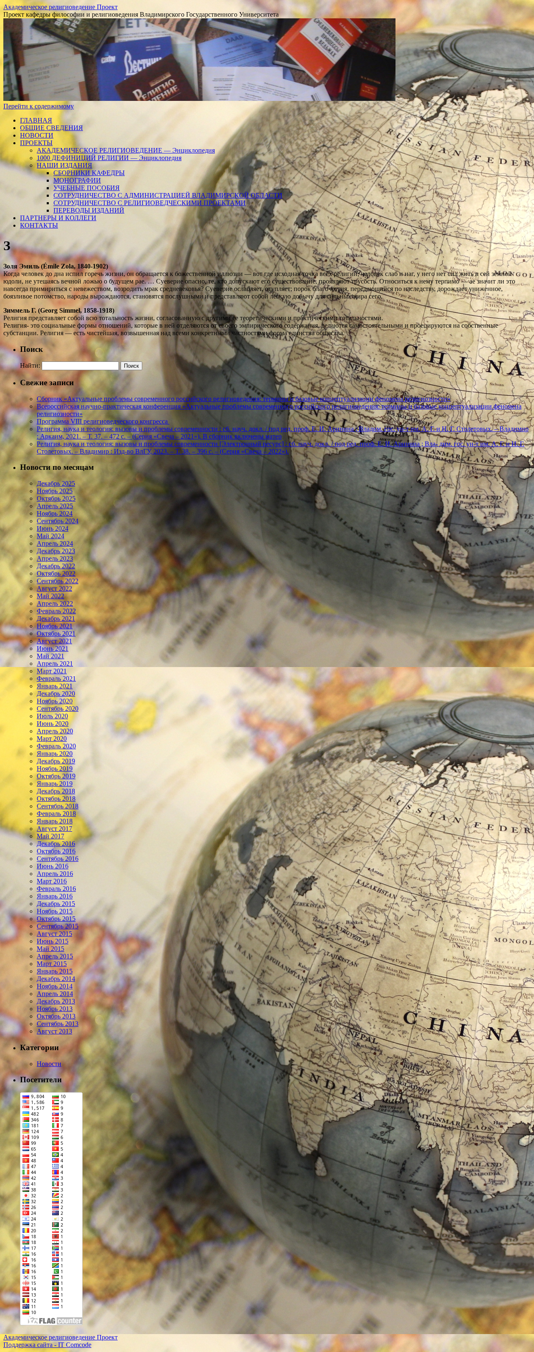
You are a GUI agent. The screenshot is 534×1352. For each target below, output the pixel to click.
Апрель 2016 (55, 873)
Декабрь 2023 (56, 550)
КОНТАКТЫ (39, 225)
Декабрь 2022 (56, 565)
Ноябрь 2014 (55, 986)
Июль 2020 (52, 716)
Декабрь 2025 (56, 483)
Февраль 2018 (56, 813)
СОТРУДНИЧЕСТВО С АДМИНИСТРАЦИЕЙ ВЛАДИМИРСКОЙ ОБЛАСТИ (167, 195)
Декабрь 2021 (56, 618)
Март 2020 (52, 738)
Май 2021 (50, 656)
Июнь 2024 (52, 528)
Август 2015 (54, 933)
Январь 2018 (55, 821)
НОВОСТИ (36, 135)
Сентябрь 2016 (57, 858)
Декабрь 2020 (56, 693)
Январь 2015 (55, 971)
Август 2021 (54, 641)
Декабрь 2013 (56, 1001)
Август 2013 (54, 1031)
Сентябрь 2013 (57, 1023)
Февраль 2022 (56, 611)
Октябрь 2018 (56, 798)
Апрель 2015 (55, 956)
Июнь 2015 (52, 941)
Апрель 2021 (55, 663)
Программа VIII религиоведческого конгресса (103, 421)
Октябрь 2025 (56, 498)
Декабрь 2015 (56, 903)
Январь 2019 (55, 783)
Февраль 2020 (56, 746)
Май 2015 (50, 948)
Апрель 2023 (55, 558)
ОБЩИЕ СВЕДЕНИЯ (51, 127)
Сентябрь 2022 (57, 580)
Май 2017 (50, 836)
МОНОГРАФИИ (77, 180)
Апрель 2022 (55, 603)
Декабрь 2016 (56, 843)
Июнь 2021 (52, 648)
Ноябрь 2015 (55, 911)
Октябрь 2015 (56, 918)
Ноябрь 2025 (55, 490)
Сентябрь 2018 (57, 806)
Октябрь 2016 (56, 851)
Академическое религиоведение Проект (60, 6)
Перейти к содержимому (38, 106)
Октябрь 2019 (56, 776)
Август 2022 (54, 588)
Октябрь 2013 (56, 1016)
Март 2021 (52, 671)
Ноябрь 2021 (55, 626)
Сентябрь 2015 (57, 926)
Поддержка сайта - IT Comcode (47, 1344)
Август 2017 (54, 828)
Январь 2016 (55, 896)
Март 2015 (52, 963)
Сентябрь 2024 (57, 520)
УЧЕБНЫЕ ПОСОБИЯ (86, 187)
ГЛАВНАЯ (36, 120)
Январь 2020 (55, 753)
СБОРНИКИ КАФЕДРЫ (89, 172)
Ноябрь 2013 (55, 1008)
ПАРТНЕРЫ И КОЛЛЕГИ (58, 217)
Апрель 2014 (55, 993)
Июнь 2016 (52, 866)
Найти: (30, 365)
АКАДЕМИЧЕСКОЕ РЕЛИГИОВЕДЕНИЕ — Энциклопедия (126, 150)
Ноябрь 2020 (55, 701)
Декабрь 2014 (56, 978)
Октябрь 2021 (56, 633)
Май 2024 (50, 535)
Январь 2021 (55, 686)
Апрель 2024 (55, 543)
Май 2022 (50, 595)
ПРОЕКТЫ (36, 142)
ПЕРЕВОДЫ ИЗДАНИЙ (88, 210)
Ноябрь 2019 (55, 768)
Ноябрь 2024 (55, 513)
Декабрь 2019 (56, 761)
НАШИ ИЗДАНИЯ (64, 165)
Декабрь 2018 (56, 791)
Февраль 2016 (56, 888)
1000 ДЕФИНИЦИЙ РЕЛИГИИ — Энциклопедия (109, 157)
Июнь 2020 (52, 723)
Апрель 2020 (55, 731)
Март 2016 (52, 881)
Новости (49, 1063)
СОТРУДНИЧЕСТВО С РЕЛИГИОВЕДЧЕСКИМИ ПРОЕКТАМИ (149, 202)
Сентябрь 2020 (57, 708)
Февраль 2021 (56, 678)
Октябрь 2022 (56, 573)
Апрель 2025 (55, 505)
